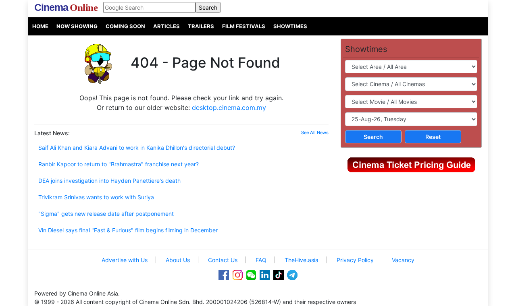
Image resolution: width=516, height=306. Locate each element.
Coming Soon (125, 26)
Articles (166, 26)
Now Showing (77, 26)
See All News (315, 132)
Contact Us (222, 259)
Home (40, 26)
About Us (178, 259)
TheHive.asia (301, 259)
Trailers (201, 26)
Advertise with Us (125, 259)
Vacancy (403, 259)
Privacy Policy (355, 259)
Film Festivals (243, 26)
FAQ (261, 259)
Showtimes (290, 26)
